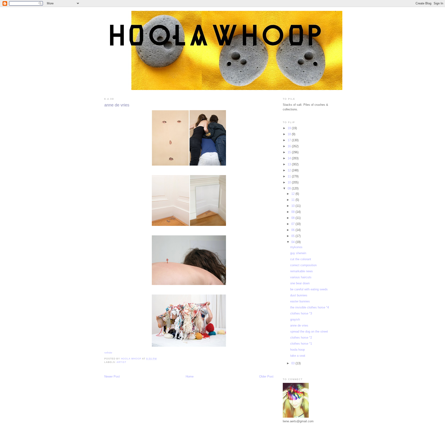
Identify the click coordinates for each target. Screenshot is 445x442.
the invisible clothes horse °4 (309, 307)
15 (290, 152)
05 (293, 236)
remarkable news (301, 271)
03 (293, 363)
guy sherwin (298, 253)
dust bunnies (298, 295)
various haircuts (301, 277)
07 (293, 224)
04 (293, 242)
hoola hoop (297, 349)
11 (290, 176)
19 (290, 128)
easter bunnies (300, 301)
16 (290, 146)
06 (293, 230)
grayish (295, 319)
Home (190, 376)
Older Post (266, 376)
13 (290, 164)
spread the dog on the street (309, 331)
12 (290, 170)
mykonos (296, 247)
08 (293, 218)
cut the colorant (300, 259)
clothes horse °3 (301, 313)
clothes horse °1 (301, 343)
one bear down (300, 283)
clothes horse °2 (301, 337)
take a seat (297, 355)
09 (290, 188)
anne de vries (299, 325)
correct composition (303, 265)
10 (290, 182)
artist (121, 362)
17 (290, 140)
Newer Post (112, 376)
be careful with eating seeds (309, 289)
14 (290, 158)
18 (290, 134)
